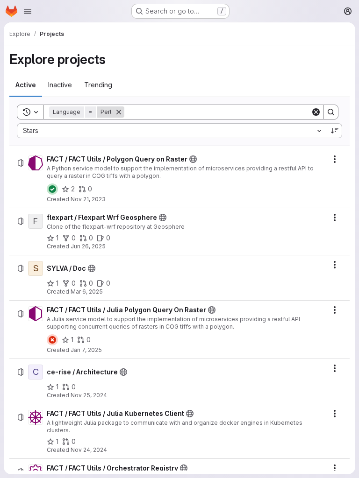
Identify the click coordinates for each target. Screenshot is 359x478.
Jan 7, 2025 (86, 349)
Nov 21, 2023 (88, 199)
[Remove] (118, 112)
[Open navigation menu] (27, 11)
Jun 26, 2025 (88, 246)
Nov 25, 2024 (89, 395)
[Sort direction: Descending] (334, 130)
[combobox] (172, 130)
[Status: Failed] (52, 339)
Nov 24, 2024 (89, 449)
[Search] (330, 112)
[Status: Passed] (52, 189)
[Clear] (316, 112)
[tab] (25, 85)
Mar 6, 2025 (87, 291)
